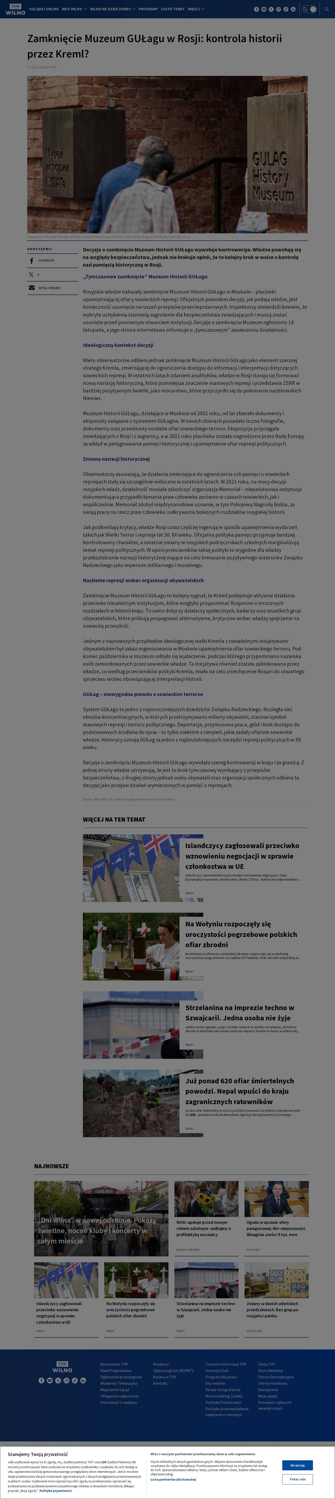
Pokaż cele (298, 1479)
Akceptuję (297, 1465)
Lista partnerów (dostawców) (173, 1479)
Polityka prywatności (55, 1491)
